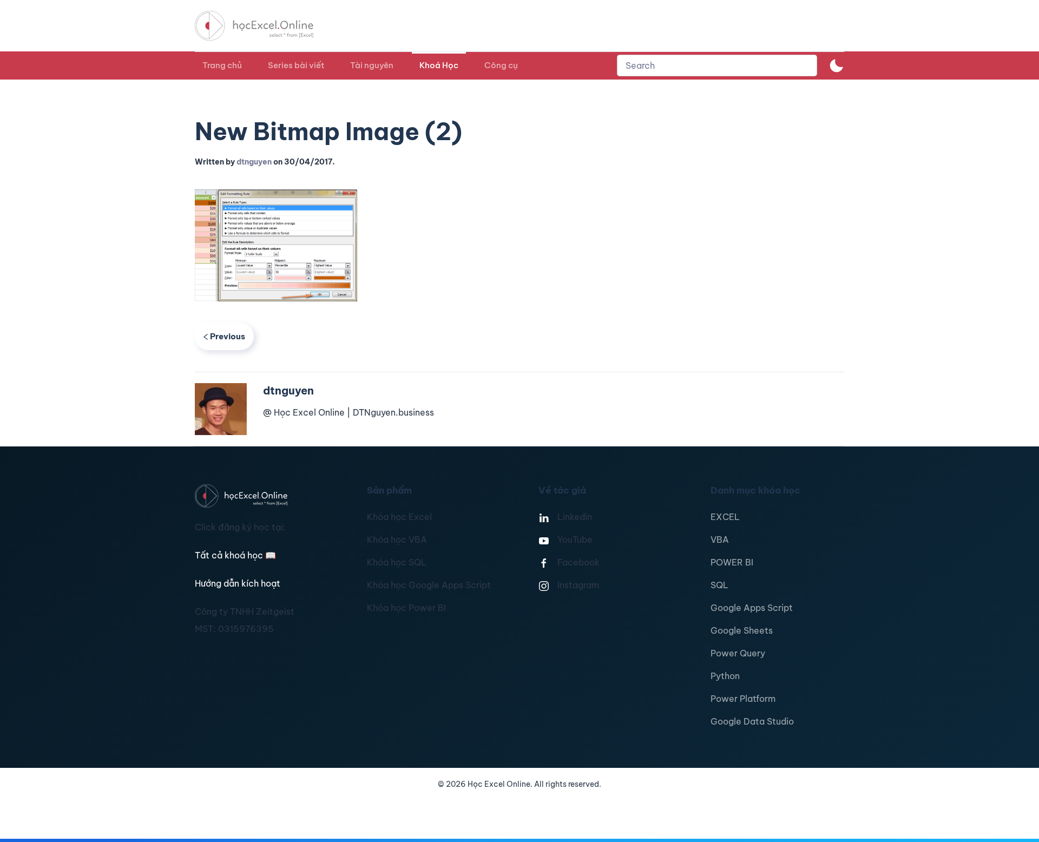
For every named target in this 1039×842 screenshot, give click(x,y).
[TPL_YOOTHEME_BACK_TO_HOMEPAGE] (264, 26)
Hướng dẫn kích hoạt (237, 583)
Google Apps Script (752, 607)
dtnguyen (254, 162)
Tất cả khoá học (235, 555)
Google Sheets (742, 630)
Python (725, 675)
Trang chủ (222, 65)
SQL (719, 585)
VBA (720, 539)
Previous (227, 336)
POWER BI (732, 562)
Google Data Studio (752, 721)
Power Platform (743, 698)
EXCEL (725, 516)
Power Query (738, 653)
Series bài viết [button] (296, 65)
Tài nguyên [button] (371, 65)
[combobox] (717, 65)
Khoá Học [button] (438, 65)
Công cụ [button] (501, 65)
